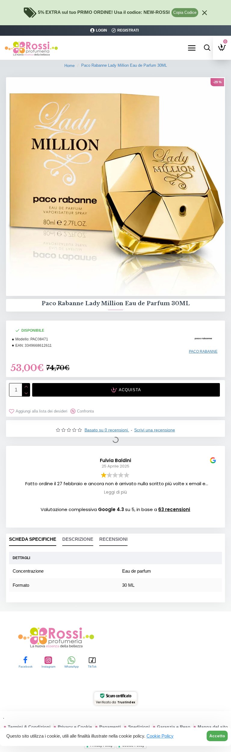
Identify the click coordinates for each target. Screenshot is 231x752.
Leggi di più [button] (115, 492)
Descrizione (77, 539)
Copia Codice (184, 12)
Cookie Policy (160, 735)
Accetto (217, 736)
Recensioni (113, 539)
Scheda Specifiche (32, 539)
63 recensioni (174, 509)
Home (69, 65)
